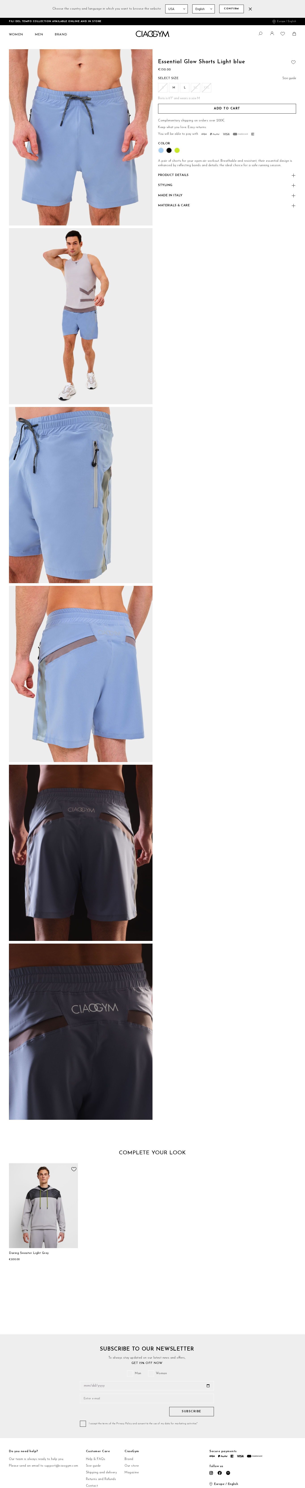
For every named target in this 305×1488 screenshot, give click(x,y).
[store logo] (152, 34)
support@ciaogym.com (61, 1466)
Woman (161, 1373)
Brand (129, 1459)
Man (138, 1373)
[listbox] (227, 88)
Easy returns (197, 127)
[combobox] (258, 33)
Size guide (93, 1466)
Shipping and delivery (101, 1472)
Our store (132, 1466)
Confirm (231, 9)
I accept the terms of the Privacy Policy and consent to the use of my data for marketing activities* (143, 1424)
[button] (272, 34)
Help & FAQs (95, 1459)
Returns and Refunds (101, 1479)
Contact (92, 1486)
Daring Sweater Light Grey (29, 1253)
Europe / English (286, 21)
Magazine (132, 1472)
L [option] (185, 87)
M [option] (173, 87)
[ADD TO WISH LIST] (292, 61)
